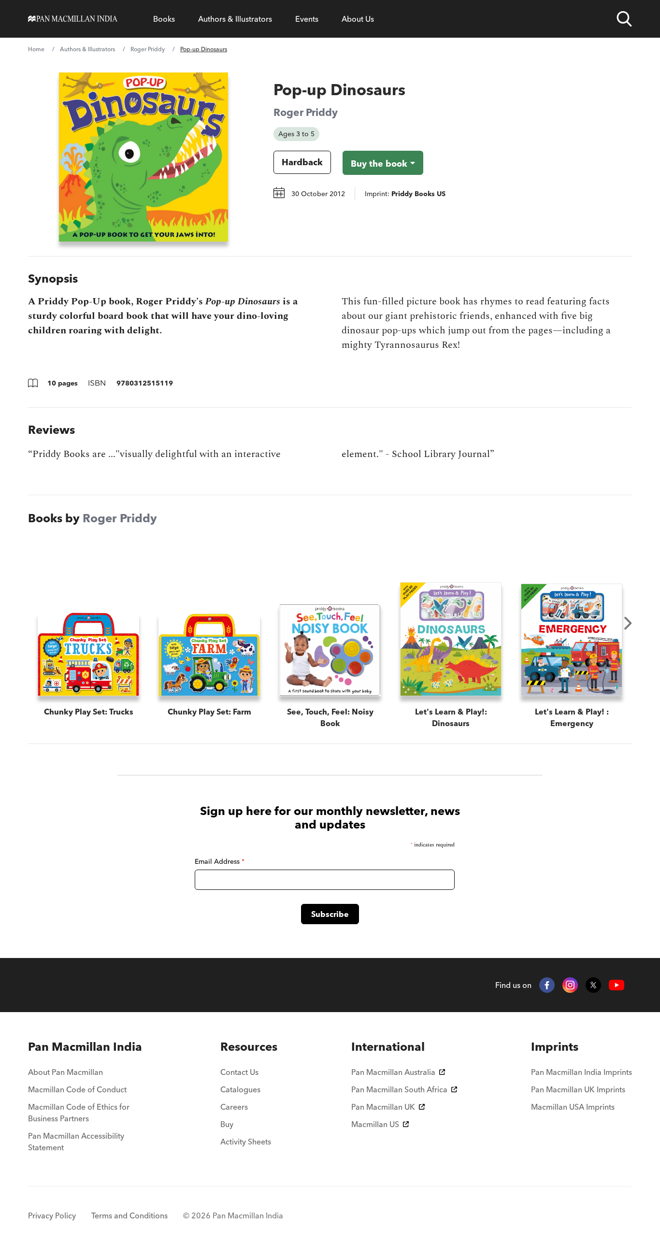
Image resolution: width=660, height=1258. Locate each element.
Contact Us (239, 1072)
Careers (234, 1107)
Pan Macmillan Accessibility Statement (76, 1141)
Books (164, 19)
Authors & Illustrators (235, 19)
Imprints (554, 1047)
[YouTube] (616, 985)
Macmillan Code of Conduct (77, 1089)
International (388, 1047)
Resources (248, 1047)
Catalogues (240, 1089)
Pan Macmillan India (85, 1047)
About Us (358, 19)
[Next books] (628, 623)
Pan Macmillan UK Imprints (578, 1089)
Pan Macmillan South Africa (399, 1089)
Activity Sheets (245, 1141)
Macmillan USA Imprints (573, 1107)
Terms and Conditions (129, 1215)
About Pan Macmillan (65, 1072)
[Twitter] (593, 985)
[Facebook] (547, 985)
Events (306, 19)
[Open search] (624, 19)
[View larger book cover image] (143, 157)
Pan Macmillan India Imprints (581, 1072)
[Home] (72, 19)
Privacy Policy (52, 1215)
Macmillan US (375, 1124)
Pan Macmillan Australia (393, 1072)
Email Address (219, 861)
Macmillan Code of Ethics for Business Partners (78, 1112)
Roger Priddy (147, 49)
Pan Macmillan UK (383, 1107)
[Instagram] (570, 985)
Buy (226, 1124)
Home (36, 49)
